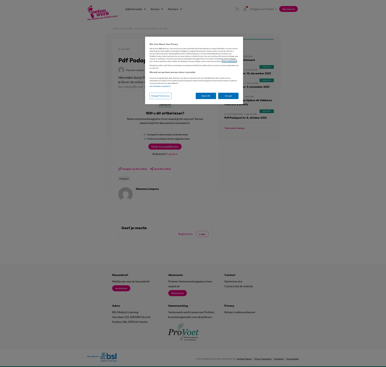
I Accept (228, 96)
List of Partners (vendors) (160, 86)
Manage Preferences (160, 96)
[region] (194, 70)
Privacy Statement (229, 61)
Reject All (206, 96)
